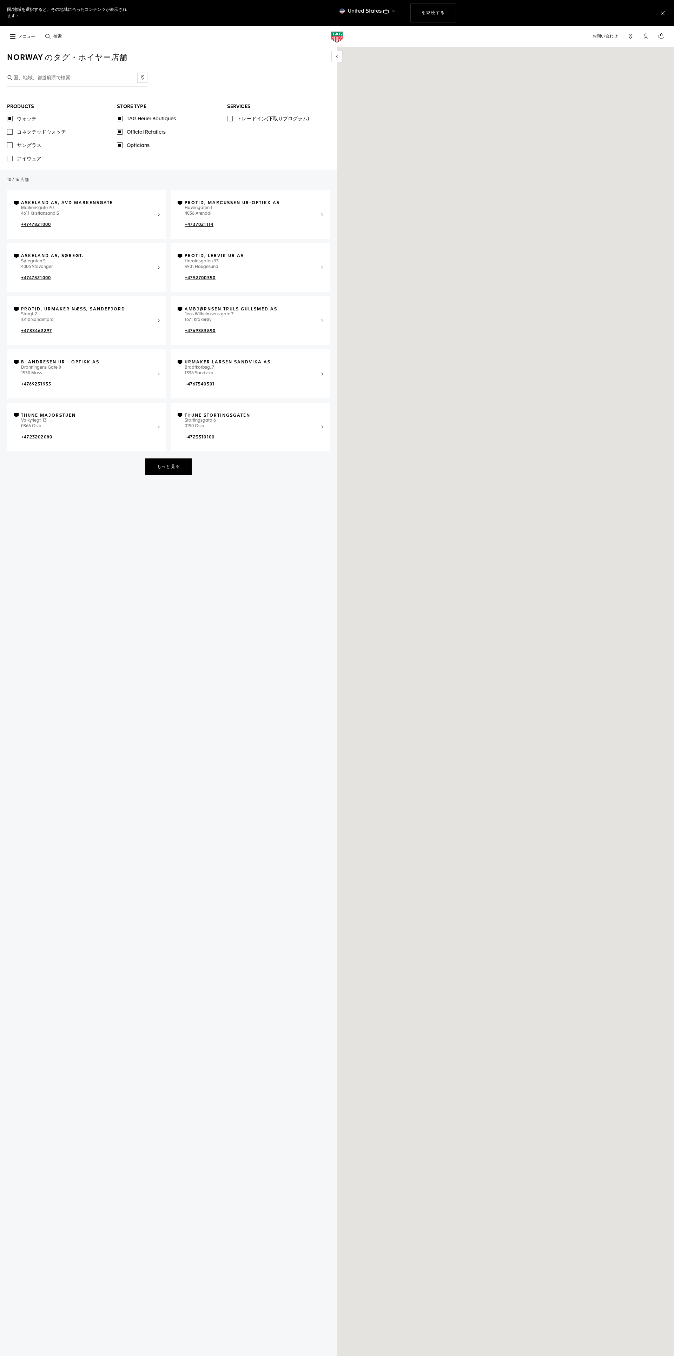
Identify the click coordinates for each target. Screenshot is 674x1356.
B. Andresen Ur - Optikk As (60, 362)
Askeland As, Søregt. (52, 256)
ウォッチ (27, 118)
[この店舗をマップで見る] (158, 214)
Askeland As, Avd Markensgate (67, 203)
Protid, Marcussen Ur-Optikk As (232, 203)
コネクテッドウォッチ (41, 132)
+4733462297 (36, 331)
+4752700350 (200, 278)
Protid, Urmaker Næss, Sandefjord (73, 309)
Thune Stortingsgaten (217, 416)
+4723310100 (199, 437)
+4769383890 (200, 331)
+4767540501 (199, 384)
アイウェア (29, 158)
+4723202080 (36, 437)
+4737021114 (199, 225)
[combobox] (77, 78)
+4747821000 (36, 225)
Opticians (138, 145)
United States (364, 11)
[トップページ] (337, 37)
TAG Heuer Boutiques (151, 118)
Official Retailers (146, 132)
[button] (646, 36)
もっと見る (168, 467)
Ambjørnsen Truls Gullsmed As (231, 309)
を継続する (438, 13)
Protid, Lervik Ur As (214, 256)
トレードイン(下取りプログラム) (273, 118)
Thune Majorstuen (48, 416)
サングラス (29, 145)
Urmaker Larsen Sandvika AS (228, 362)
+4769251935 (36, 384)
